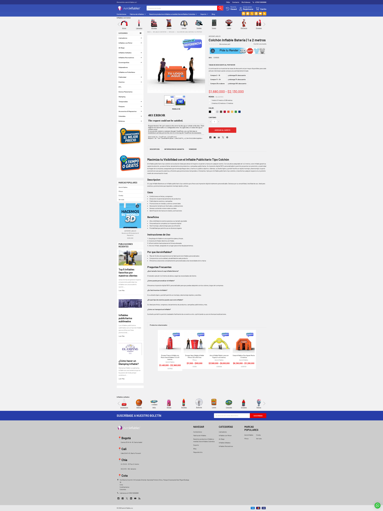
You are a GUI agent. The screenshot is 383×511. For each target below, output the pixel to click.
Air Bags (122, 48)
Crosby (121, 195)
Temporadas (123, 101)
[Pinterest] (227, 137)
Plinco (121, 191)
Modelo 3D (176, 109)
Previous (119, 24)
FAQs (228, 2)
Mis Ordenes (246, 2)
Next (264, 24)
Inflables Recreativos (126, 57)
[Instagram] (243, 13)
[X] (252, 13)
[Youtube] (260, 13)
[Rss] (264, 13)
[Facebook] (248, 13)
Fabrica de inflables (137, 14)
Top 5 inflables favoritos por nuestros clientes (128, 272)
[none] (176, 64)
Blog (213, 14)
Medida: (216, 97)
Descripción (154, 149)
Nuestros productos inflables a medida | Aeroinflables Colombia (172, 14)
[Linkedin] (256, 13)
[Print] (219, 137)
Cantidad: (213, 117)
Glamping (122, 97)
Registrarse (248, 9)
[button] (237, 51)
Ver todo (121, 199)
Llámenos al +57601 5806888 (129, 493)
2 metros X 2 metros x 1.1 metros (222, 103)
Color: (211, 108)
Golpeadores (123, 67)
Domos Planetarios (125, 92)
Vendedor (193, 149)
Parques (122, 106)
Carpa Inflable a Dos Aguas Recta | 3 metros (244, 356)
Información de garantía (174, 149)
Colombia (122, 116)
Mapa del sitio (197, 452)
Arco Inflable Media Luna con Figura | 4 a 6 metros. (219, 356)
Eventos (122, 82)
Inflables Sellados (125, 53)
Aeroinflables (123, 187)
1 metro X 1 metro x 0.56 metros (222, 100)
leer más (122, 290)
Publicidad (122, 77)
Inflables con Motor (125, 43)
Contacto (235, 2)
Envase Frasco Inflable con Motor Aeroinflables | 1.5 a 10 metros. (170, 357)
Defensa (122, 121)
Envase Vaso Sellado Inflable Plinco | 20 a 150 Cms (194, 356)
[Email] (214, 137)
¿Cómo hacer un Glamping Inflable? (129, 362)
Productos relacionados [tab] (158, 325)
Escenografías (124, 62)
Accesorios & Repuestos (128, 111)
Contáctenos (121, 14)
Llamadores (123, 38)
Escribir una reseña (260, 44)
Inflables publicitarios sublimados (125, 318)
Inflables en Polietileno (127, 72)
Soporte (203, 14)
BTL (120, 87)
